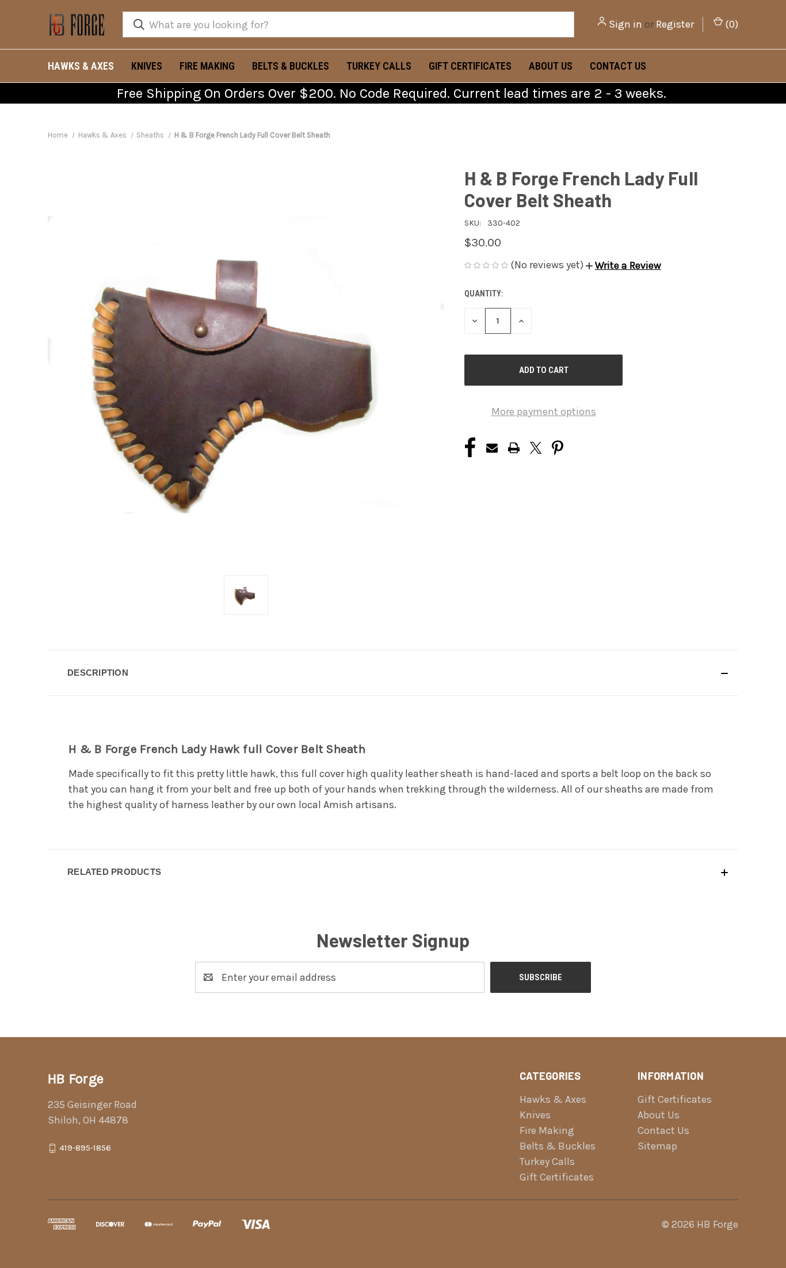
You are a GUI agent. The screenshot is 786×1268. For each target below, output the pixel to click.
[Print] (514, 447)
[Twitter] (535, 447)
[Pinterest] (557, 447)
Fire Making (207, 66)
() (730, 24)
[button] (623, 265)
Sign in (625, 24)
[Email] (492, 447)
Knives (146, 66)
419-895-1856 (85, 1148)
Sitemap (657, 1146)
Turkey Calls (378, 66)
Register (675, 24)
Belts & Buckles (290, 66)
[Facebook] (470, 447)
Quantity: (483, 293)
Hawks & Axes (81, 66)
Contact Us (618, 66)
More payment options (543, 411)
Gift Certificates (470, 66)
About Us (551, 66)
